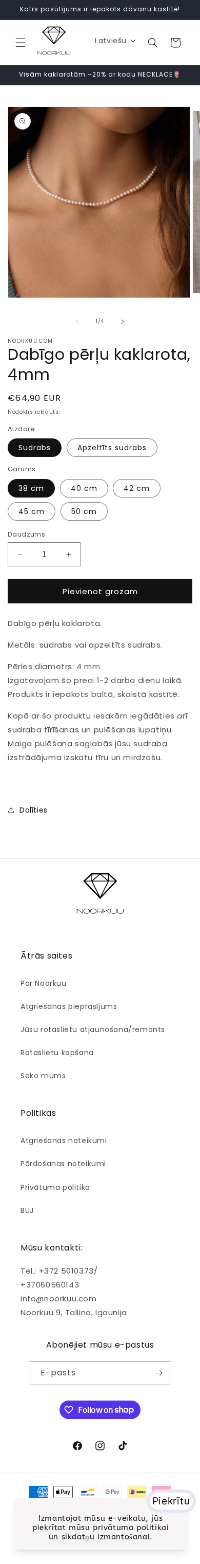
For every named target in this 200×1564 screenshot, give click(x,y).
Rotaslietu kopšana (57, 1052)
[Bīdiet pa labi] (122, 321)
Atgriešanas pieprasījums (69, 1006)
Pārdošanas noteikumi (63, 1163)
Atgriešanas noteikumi (64, 1140)
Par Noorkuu (44, 983)
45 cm (31, 511)
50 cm (84, 511)
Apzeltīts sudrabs (112, 448)
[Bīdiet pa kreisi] (77, 321)
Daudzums (26, 534)
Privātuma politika (55, 1187)
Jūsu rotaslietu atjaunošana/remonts (93, 1029)
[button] (20, 42)
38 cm (31, 488)
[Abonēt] (158, 1373)
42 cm (137, 488)
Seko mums (43, 1076)
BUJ (27, 1210)
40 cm (84, 488)
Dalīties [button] (33, 810)
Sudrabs (34, 448)
